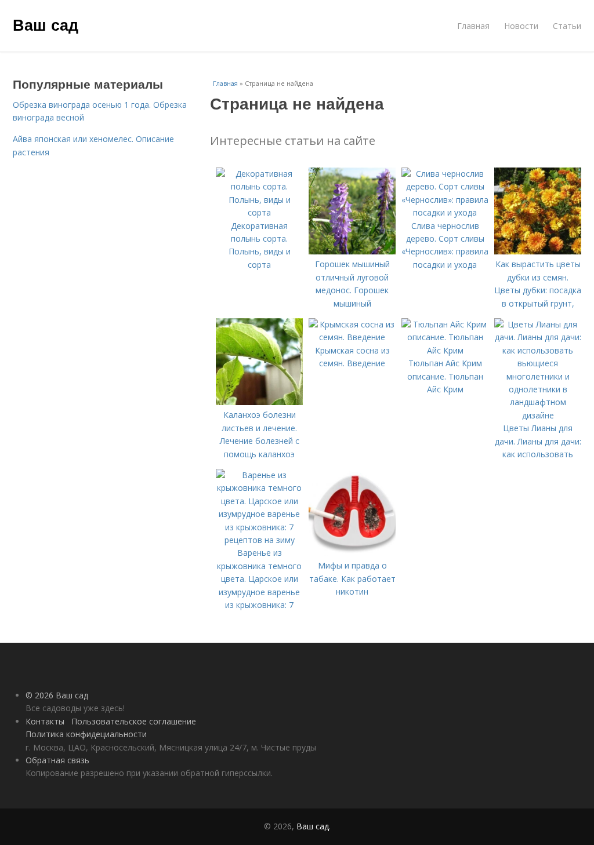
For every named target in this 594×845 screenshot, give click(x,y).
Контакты (45, 721)
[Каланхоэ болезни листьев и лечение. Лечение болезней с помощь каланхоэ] (259, 401)
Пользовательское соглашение (133, 721)
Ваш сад (45, 24)
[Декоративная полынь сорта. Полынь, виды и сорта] (259, 212)
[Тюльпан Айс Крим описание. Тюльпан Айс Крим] (444, 350)
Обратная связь (57, 760)
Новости (521, 25)
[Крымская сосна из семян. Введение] (352, 337)
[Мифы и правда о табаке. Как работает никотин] (352, 552)
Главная (473, 25)
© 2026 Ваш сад (57, 695)
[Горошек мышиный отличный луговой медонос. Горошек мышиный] (352, 251)
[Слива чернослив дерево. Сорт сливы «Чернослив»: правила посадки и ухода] (444, 212)
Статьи (567, 25)
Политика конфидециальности (86, 734)
